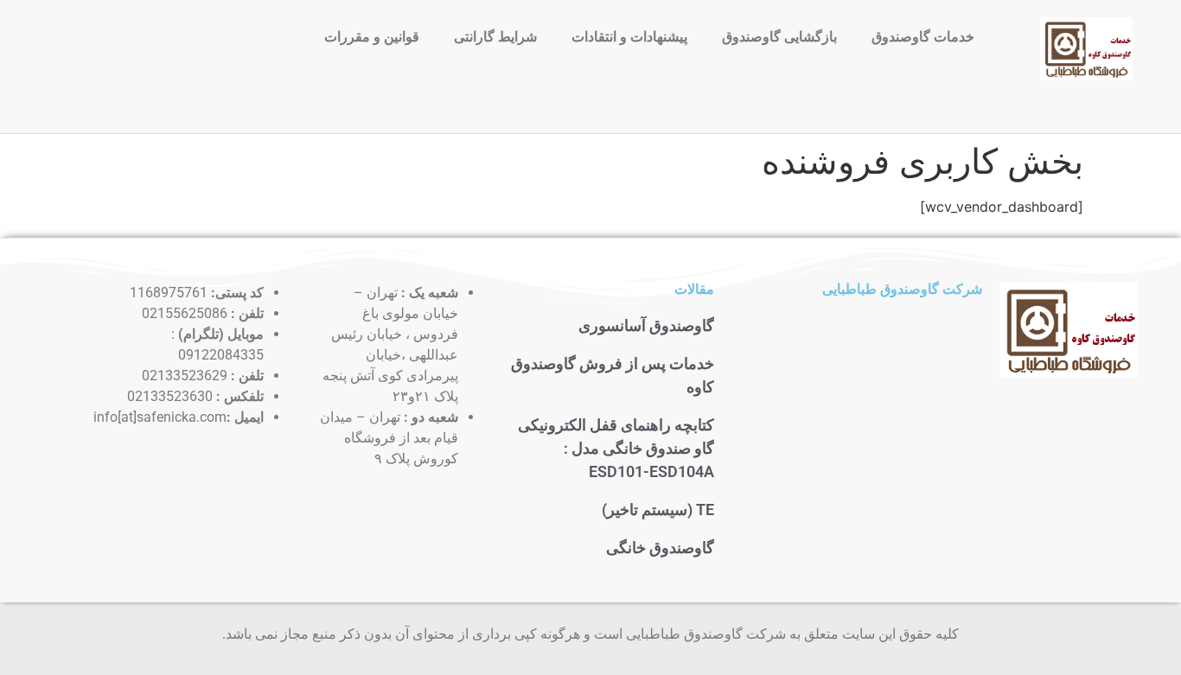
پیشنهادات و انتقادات (629, 37)
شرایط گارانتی (495, 37)
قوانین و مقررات (371, 37)
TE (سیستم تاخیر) (658, 509)
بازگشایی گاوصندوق (779, 37)
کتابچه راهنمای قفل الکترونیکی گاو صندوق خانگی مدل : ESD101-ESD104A (616, 448)
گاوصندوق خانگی (660, 547)
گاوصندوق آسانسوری (646, 325)
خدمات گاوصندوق (922, 37)
